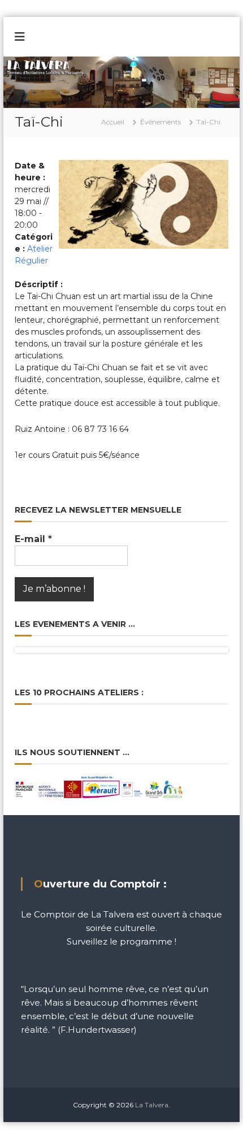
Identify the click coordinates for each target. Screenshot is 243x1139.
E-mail (33, 539)
